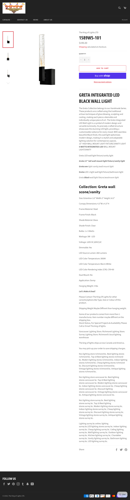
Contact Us (22, 20)
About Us (48, 20)
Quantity (82, 54)
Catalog (7, 20)
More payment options (102, 82)
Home (35, 20)
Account (124, 20)
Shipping (83, 47)
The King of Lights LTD (16, 496)
